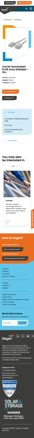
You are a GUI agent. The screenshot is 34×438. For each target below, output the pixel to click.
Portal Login (10, 3)
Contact (5, 283)
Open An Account (24, 3)
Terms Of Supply (8, 302)
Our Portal (6, 274)
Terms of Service (10, 360)
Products (8, 20)
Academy (5, 285)
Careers (5, 288)
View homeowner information (14, 258)
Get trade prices (9, 92)
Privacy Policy (7, 297)
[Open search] (26, 8)
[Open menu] (30, 8)
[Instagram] (23, 336)
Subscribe (22, 323)
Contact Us (8, 98)
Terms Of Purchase (9, 305)
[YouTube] (28, 336)
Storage (17, 20)
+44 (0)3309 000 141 (9, 370)
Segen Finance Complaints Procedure (15, 300)
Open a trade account (12, 249)
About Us (5, 269)
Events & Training (8, 276)
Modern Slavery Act (9, 294)
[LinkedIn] (18, 336)
